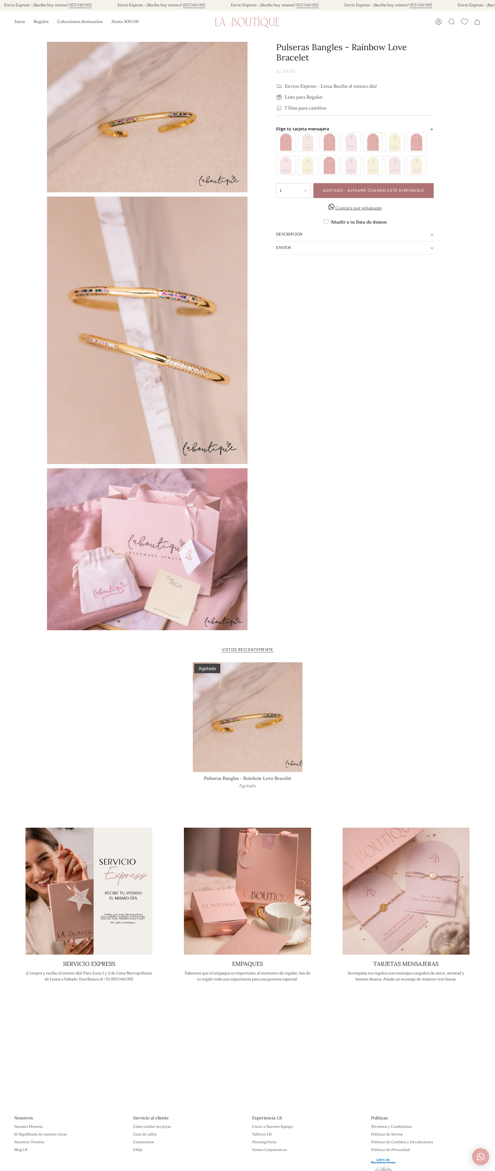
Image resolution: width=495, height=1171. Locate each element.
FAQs (137, 1149)
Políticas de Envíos (387, 1134)
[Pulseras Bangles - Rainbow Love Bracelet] (247, 717)
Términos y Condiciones (391, 1126)
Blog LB (20, 1149)
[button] (19, 22)
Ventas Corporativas (269, 1149)
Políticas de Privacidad (390, 1149)
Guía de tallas (145, 1134)
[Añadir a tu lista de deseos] (296, 668)
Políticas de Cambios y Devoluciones (402, 1141)
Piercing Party (264, 1141)
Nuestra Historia (28, 1126)
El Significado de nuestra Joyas (40, 1134)
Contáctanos (143, 1141)
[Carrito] (477, 22)
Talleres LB (261, 1134)
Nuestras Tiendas (29, 1141)
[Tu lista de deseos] (464, 21)
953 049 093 (80, 4)
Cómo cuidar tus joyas (152, 1126)
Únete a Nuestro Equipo (272, 1126)
